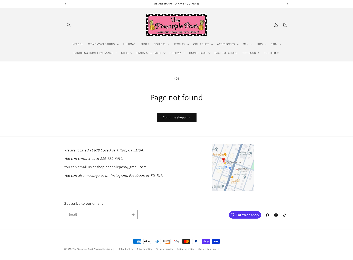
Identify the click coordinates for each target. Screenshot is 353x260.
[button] (68, 24)
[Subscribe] (132, 214)
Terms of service (164, 249)
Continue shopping (176, 117)
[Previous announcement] (65, 4)
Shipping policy (185, 249)
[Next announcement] (287, 4)
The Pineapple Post (83, 249)
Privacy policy (144, 249)
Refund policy (125, 249)
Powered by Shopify (104, 249)
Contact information (209, 249)
